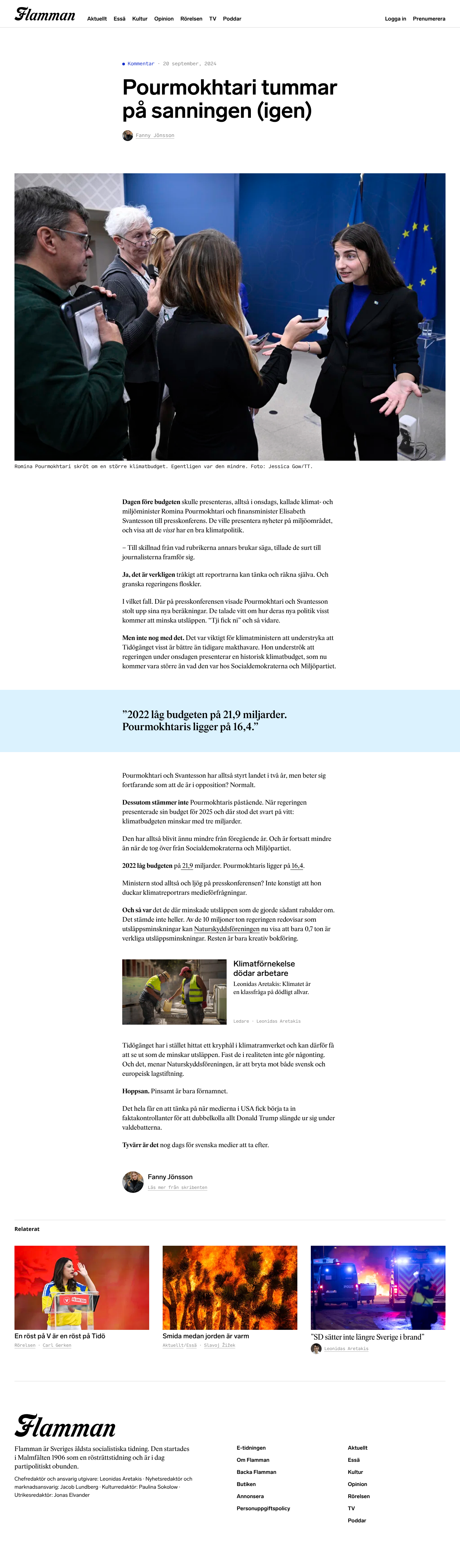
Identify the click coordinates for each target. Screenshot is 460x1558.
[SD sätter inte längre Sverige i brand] (378, 1288)
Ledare (241, 1021)
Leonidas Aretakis (279, 1021)
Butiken (246, 1484)
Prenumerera (429, 19)
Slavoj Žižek (219, 1345)
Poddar (232, 19)
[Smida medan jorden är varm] (230, 1288)
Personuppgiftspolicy (263, 1509)
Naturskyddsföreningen (227, 929)
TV (212, 19)
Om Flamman (253, 1460)
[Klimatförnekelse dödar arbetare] (174, 992)
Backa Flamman (256, 1472)
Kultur (139, 19)
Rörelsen (191, 19)
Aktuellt (97, 19)
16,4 (296, 866)
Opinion (164, 19)
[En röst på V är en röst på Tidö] (81, 1288)
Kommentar (141, 64)
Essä (119, 19)
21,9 (187, 866)
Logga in (395, 19)
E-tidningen (251, 1448)
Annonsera (250, 1496)
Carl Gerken (57, 1345)
